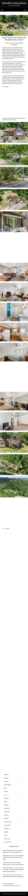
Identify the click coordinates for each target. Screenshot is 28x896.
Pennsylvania (7, 825)
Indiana (6, 791)
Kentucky (6, 798)
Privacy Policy (7, 842)
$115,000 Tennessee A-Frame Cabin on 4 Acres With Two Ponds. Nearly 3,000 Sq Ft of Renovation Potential (13, 869)
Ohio (5, 788)
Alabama (6, 778)
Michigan (6, 805)
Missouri (6, 815)
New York (6, 818)
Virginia (6, 832)
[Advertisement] (14, 103)
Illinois (5, 835)
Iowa (5, 795)
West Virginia (7, 784)
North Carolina (7, 821)
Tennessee (6, 828)
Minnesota (6, 808)
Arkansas (6, 774)
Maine (5, 801)
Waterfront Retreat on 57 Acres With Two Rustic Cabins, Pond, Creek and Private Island (13, 857)
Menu (25, 10)
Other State (7, 838)
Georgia (6, 781)
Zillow (8, 528)
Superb (24, 894)
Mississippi (7, 811)
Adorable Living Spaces (14, 3)
